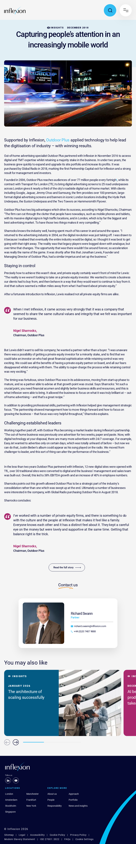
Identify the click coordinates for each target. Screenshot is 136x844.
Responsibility (54, 805)
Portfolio (73, 800)
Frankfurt (31, 800)
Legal (22, 835)
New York (31, 805)
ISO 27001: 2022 (50, 839)
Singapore (10, 811)
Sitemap (9, 835)
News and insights (78, 805)
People (50, 800)
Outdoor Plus (57, 140)
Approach (74, 794)
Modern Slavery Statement (19, 839)
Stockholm (10, 805)
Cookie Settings (84, 839)
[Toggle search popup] (110, 10)
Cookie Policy (57, 835)
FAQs (67, 839)
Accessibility (37, 835)
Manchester (32, 794)
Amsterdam (11, 800)
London (9, 794)
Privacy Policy (78, 835)
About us (52, 794)
